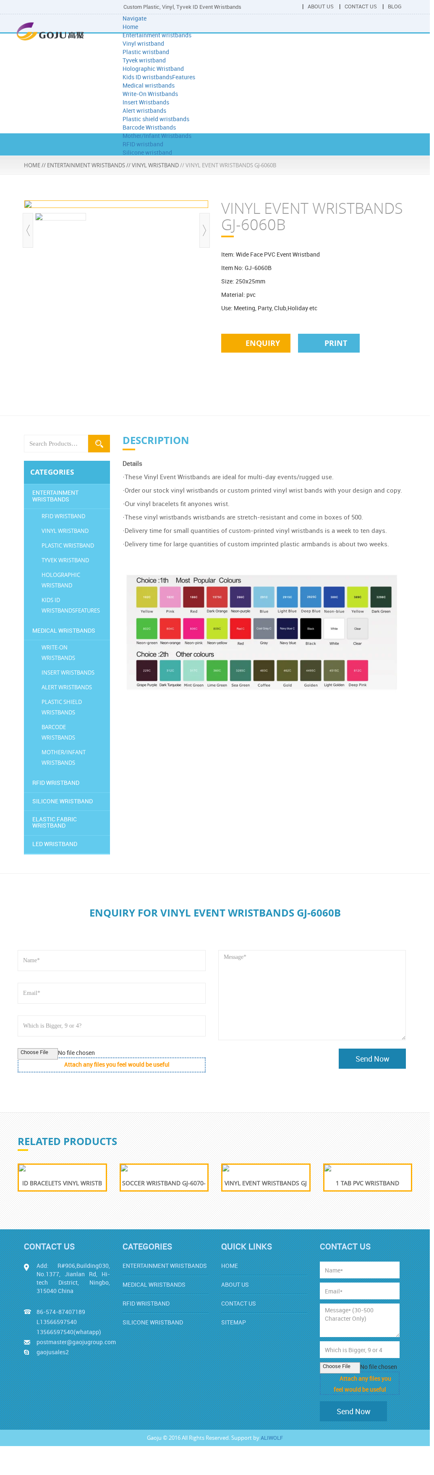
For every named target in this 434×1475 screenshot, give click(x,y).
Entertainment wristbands (157, 35)
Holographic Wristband (153, 69)
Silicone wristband (147, 152)
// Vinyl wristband (152, 165)
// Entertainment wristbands (83, 165)
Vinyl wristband (143, 43)
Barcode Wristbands (149, 127)
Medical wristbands (149, 85)
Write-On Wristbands (150, 94)
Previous (28, 230)
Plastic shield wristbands (156, 119)
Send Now (373, 1059)
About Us (321, 6)
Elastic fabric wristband (54, 822)
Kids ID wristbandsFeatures (159, 77)
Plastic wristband (146, 52)
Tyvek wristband (144, 60)
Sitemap (233, 1322)
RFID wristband (143, 144)
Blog (395, 6)
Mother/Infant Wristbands (157, 136)
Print (334, 343)
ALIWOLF (272, 1437)
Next (204, 230)
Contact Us (361, 6)
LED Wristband (54, 844)
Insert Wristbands (146, 102)
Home (130, 27)
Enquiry (261, 343)
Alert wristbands (144, 110)
